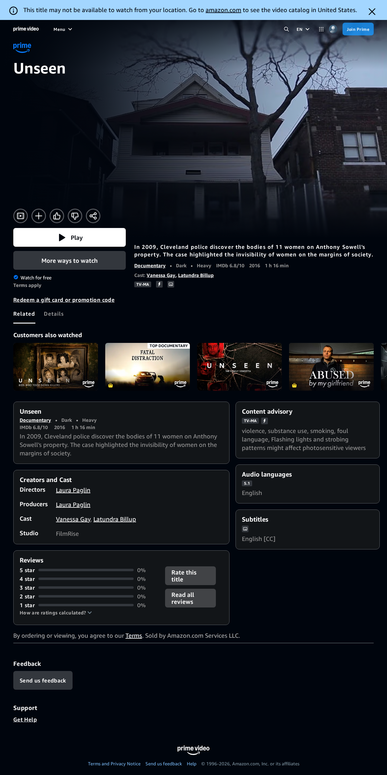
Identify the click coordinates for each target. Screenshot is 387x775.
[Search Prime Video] (286, 29)
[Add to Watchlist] (38, 216)
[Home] (26, 29)
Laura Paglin (73, 490)
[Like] (57, 216)
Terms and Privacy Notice (114, 763)
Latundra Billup (196, 275)
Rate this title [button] (184, 576)
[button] (69, 237)
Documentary (150, 265)
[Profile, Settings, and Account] (333, 29)
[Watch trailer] (20, 216)
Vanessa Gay (161, 275)
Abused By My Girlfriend (331, 367)
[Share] (93, 216)
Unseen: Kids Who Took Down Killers (55, 367)
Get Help (25, 719)
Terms (133, 635)
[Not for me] (75, 216)
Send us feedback (163, 763)
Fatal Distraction (147, 367)
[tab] (24, 314)
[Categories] (321, 29)
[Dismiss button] (372, 11)
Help (192, 763)
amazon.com (223, 9)
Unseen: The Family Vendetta (239, 367)
